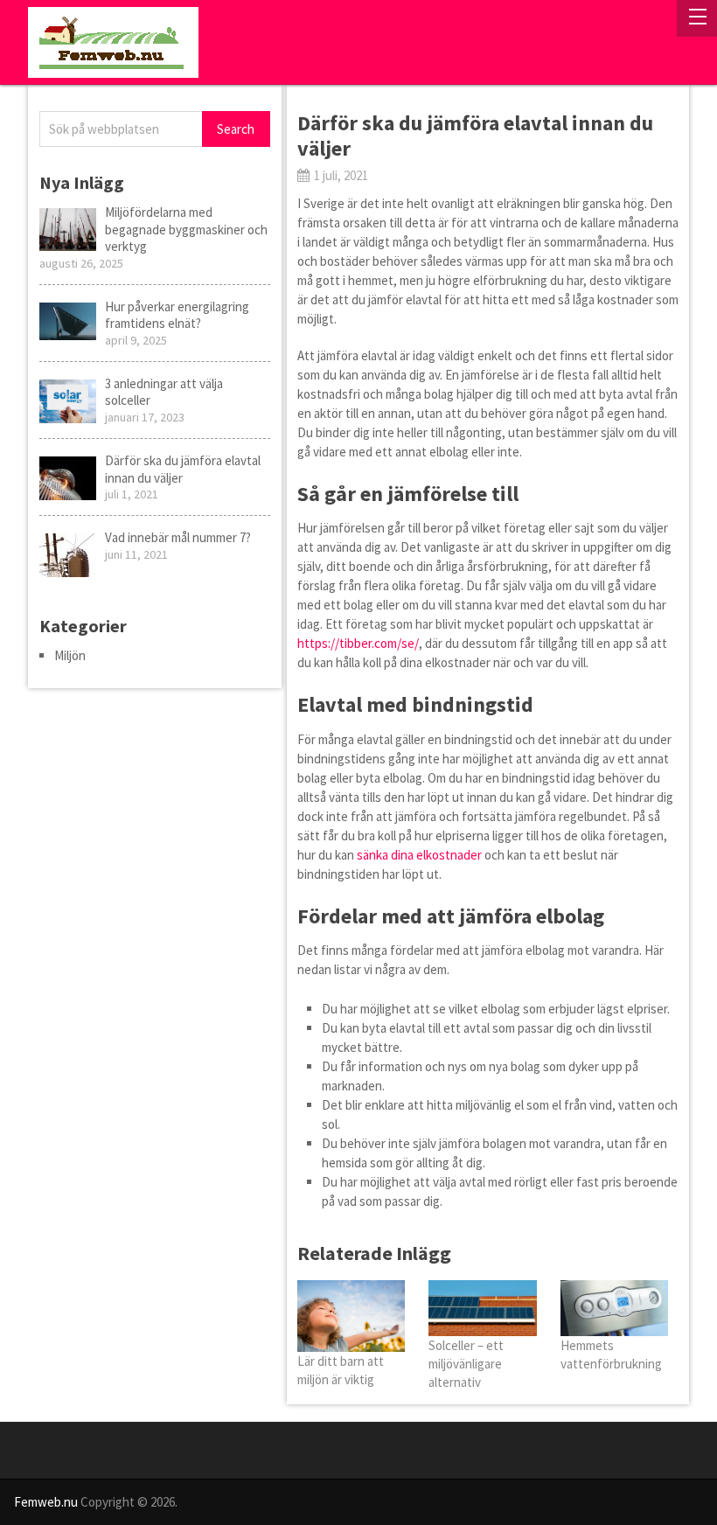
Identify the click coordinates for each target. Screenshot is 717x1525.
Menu (697, 18)
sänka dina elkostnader (419, 854)
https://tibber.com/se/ (358, 643)
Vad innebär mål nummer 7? (178, 537)
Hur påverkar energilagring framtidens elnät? (177, 315)
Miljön (70, 655)
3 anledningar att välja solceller (164, 392)
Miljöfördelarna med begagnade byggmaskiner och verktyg (186, 229)
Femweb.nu (46, 1502)
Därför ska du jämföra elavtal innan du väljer (183, 469)
